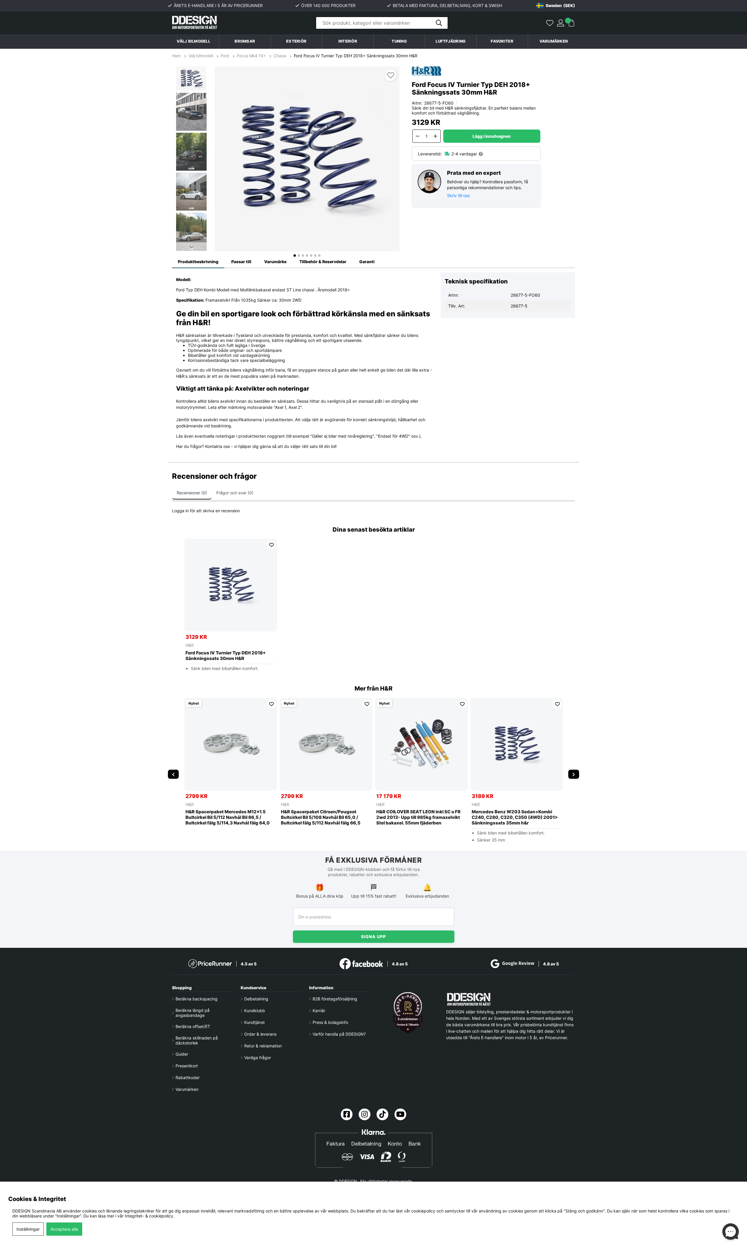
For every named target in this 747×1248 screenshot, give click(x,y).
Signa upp (373, 936)
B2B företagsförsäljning (335, 998)
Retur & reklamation (263, 1045)
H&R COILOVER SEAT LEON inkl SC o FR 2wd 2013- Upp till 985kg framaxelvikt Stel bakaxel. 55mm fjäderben (418, 817)
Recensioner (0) (192, 492)
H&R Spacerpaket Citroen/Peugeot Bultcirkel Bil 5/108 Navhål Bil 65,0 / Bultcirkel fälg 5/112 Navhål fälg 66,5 (320, 817)
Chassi (280, 55)
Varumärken (553, 41)
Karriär (319, 1010)
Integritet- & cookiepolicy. (149, 1215)
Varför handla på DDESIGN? (339, 1034)
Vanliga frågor (257, 1057)
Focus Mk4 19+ (251, 55)
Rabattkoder (188, 1077)
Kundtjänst (254, 1022)
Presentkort (187, 1065)
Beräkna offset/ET (193, 1026)
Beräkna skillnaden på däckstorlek (197, 1040)
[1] (307, 158)
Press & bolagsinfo (330, 1022)
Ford (225, 55)
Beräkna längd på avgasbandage (193, 1013)
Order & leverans (260, 1034)
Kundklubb (254, 1010)
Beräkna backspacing (196, 998)
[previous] (173, 774)
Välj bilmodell (193, 41)
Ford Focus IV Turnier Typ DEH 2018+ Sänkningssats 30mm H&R (355, 55)
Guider (182, 1054)
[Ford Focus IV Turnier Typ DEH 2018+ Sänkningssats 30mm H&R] (230, 585)
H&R (190, 645)
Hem (177, 55)
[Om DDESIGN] (408, 1012)
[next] (573, 774)
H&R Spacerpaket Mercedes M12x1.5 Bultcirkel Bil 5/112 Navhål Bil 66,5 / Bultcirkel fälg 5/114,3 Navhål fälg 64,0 (228, 817)
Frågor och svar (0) (234, 492)
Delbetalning (256, 998)
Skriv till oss (458, 195)
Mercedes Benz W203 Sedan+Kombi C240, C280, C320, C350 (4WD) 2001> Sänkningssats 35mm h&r (515, 817)
